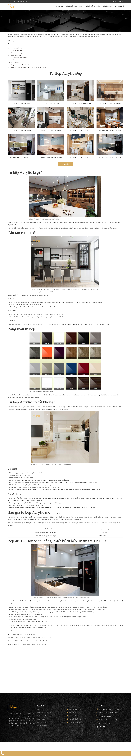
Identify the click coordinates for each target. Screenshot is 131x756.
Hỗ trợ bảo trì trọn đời (75, 716)
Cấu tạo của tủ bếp (16, 53)
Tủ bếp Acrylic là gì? (17, 50)
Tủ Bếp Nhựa (41, 719)
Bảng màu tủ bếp (16, 55)
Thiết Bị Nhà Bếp (42, 726)
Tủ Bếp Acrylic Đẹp (16, 48)
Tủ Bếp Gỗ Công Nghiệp (44, 712)
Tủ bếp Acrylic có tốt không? (19, 57)
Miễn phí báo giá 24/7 (75, 712)
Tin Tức (114, 1)
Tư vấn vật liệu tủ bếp (75, 722)
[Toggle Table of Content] (9, 44)
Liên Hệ (120, 1)
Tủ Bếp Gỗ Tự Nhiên (43, 716)
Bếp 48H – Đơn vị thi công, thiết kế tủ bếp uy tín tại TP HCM (28, 67)
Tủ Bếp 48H (40, 709)
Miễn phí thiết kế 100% (75, 709)
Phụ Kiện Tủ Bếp (41, 722)
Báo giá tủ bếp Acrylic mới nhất (20, 65)
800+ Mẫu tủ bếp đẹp (75, 719)
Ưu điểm (15, 60)
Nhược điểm (16, 62)
